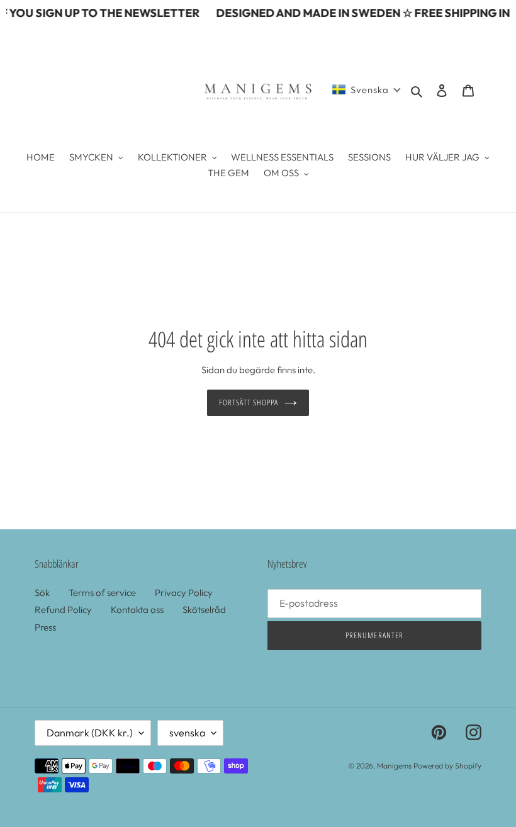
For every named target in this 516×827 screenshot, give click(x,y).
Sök (42, 593)
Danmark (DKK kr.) (90, 732)
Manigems (394, 765)
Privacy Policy (184, 593)
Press (45, 627)
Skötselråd (204, 610)
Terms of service (102, 593)
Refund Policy (63, 610)
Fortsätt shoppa (249, 402)
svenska (187, 732)
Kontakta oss (137, 610)
